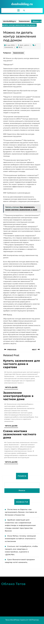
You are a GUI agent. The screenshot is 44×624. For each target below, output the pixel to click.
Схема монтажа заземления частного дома (19, 434)
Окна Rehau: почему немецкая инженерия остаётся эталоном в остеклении (20, 538)
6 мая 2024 (10, 45)
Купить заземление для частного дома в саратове (21, 364)
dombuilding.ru (22, 4)
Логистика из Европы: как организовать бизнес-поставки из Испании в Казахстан (21, 512)
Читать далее (11, 387)
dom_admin (24, 45)
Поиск (22, 476)
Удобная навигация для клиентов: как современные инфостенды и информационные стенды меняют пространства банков (20, 525)
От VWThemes (32, 620)
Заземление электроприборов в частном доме (18, 396)
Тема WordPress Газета (15, 620)
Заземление (24, 21)
